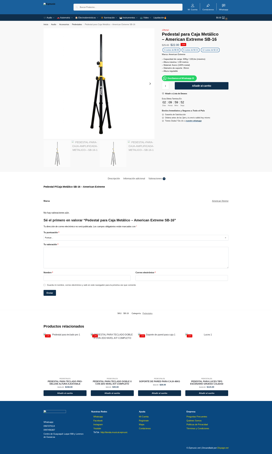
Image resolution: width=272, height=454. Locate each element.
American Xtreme (220, 201)
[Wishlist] (82, 337)
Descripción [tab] (114, 178)
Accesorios (64, 24)
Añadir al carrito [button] (65, 393)
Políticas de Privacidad (197, 424)
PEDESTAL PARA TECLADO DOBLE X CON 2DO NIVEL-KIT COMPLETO (112, 382)
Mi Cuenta (192, 9)
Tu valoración (51, 244)
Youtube (97, 428)
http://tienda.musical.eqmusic (114, 432)
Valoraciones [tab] (156, 178)
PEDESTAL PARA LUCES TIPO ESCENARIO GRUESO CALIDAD (206, 382)
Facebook (98, 420)
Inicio (46, 24)
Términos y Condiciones (197, 428)
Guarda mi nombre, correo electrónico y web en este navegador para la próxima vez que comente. (91, 285)
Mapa (141, 424)
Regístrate (144, 420)
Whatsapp (223, 9)
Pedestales (77, 24)
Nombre (48, 272)
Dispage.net (222, 448)
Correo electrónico (146, 272)
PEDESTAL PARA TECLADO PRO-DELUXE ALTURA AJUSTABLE (65, 382)
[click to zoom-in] (99, 83)
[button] (222, 17)
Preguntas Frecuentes (196, 416)
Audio (53, 24)
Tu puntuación (51, 232)
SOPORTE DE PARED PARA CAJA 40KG (159, 381)
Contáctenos (208, 9)
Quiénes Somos (194, 420)
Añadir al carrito (201, 85)
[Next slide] (150, 84)
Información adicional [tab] (134, 178)
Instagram (98, 424)
